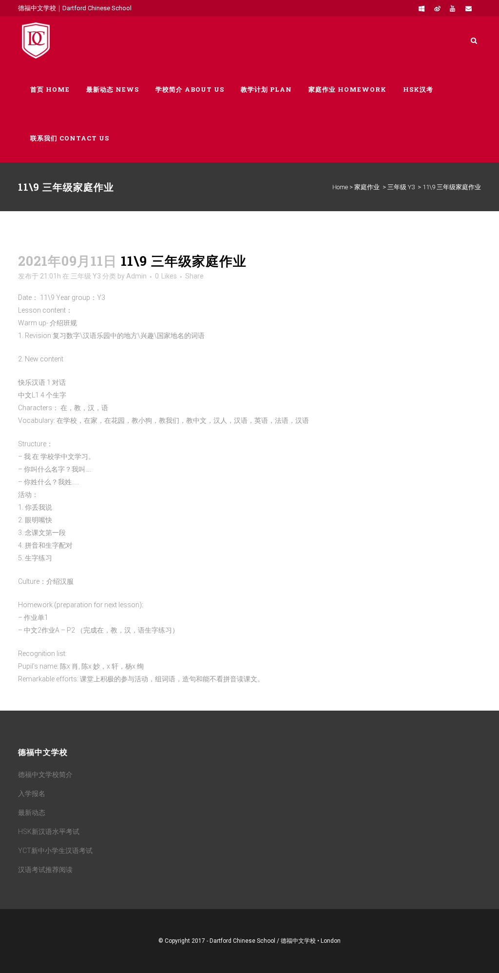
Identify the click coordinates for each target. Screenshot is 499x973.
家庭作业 (367, 187)
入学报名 (31, 793)
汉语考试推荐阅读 (45, 870)
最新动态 (31, 812)
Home (340, 187)
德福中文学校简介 (45, 774)
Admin (136, 276)
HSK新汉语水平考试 (48, 831)
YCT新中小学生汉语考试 (55, 850)
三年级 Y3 (401, 187)
